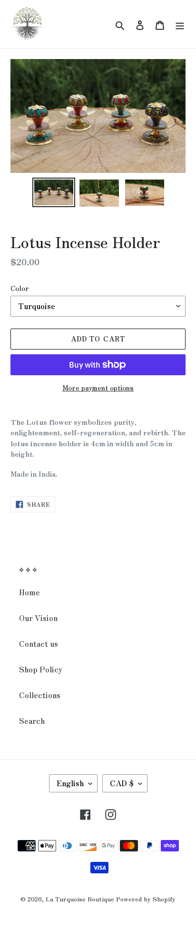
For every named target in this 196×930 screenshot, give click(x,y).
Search (32, 720)
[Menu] (180, 24)
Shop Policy (40, 669)
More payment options (98, 387)
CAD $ (122, 783)
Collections (39, 694)
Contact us (38, 643)
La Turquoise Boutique (80, 898)
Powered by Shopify (146, 898)
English (70, 783)
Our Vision (38, 617)
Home (29, 592)
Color (19, 288)
